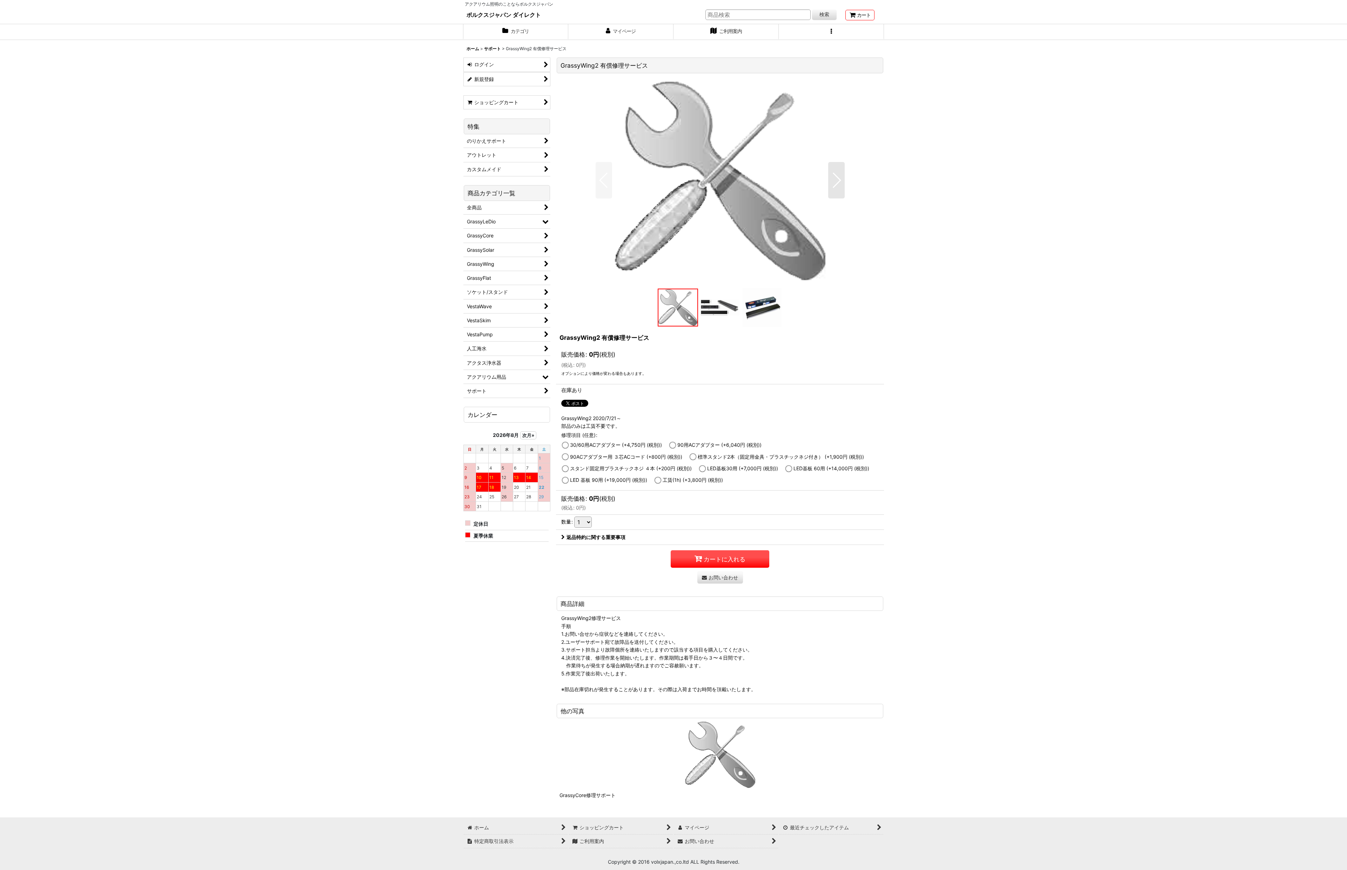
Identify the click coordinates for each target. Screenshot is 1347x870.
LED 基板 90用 (608, 480)
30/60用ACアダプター (616, 445)
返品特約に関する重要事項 (596, 537)
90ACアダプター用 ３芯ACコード (626, 457)
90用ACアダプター (719, 445)
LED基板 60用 (831, 468)
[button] (831, 32)
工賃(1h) (693, 480)
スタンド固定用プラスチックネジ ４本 (631, 468)
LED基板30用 (742, 468)
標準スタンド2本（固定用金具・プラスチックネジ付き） (781, 457)
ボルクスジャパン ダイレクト (504, 14)
